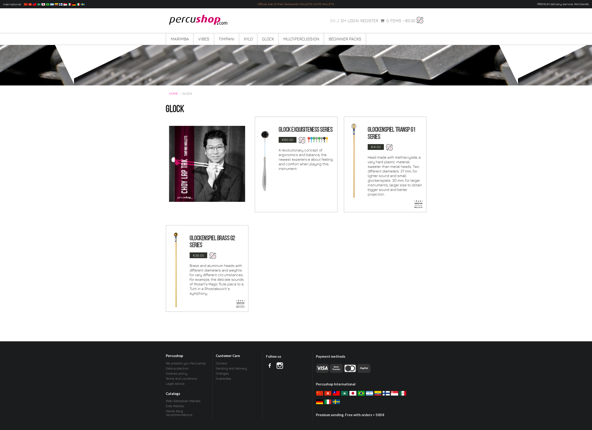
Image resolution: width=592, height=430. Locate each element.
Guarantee (223, 378)
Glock (268, 38)
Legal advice (175, 383)
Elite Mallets (175, 406)
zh (343, 20)
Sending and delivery (231, 368)
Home (173, 93)
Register (369, 20)
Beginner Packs (345, 38)
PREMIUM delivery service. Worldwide (563, 4)
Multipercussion (301, 38)
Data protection (177, 368)
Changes (222, 373)
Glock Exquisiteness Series (306, 130)
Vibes (204, 38)
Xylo (248, 38)
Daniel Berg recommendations (179, 413)
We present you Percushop (186, 363)
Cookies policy (176, 373)
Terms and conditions (181, 378)
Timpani (226, 38)
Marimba (180, 38)
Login (353, 20)
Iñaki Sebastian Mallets (183, 401)
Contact (221, 363)
